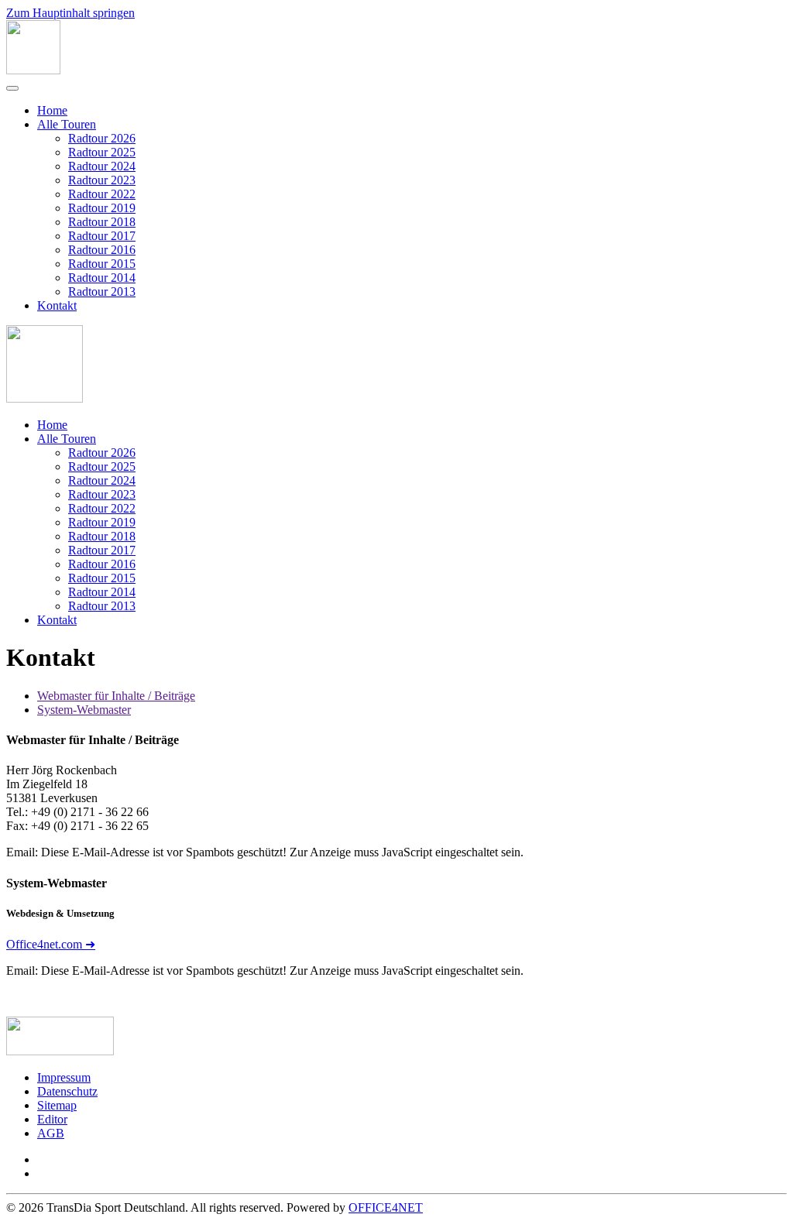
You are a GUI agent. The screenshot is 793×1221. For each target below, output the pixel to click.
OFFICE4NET (385, 1207)
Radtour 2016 (102, 249)
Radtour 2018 (102, 221)
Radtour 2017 (102, 235)
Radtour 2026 (102, 138)
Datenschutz (67, 1091)
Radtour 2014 (102, 277)
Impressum (64, 1077)
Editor (52, 1119)
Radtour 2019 (102, 207)
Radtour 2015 (102, 263)
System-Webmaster (84, 709)
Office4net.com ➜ (50, 944)
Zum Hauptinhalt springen (70, 12)
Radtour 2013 (102, 291)
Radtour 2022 (102, 194)
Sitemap (57, 1105)
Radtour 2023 (102, 180)
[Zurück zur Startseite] (33, 70)
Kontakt (57, 305)
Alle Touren (66, 124)
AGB (50, 1133)
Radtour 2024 (102, 166)
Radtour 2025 (102, 152)
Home (52, 110)
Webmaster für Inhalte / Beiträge (116, 695)
